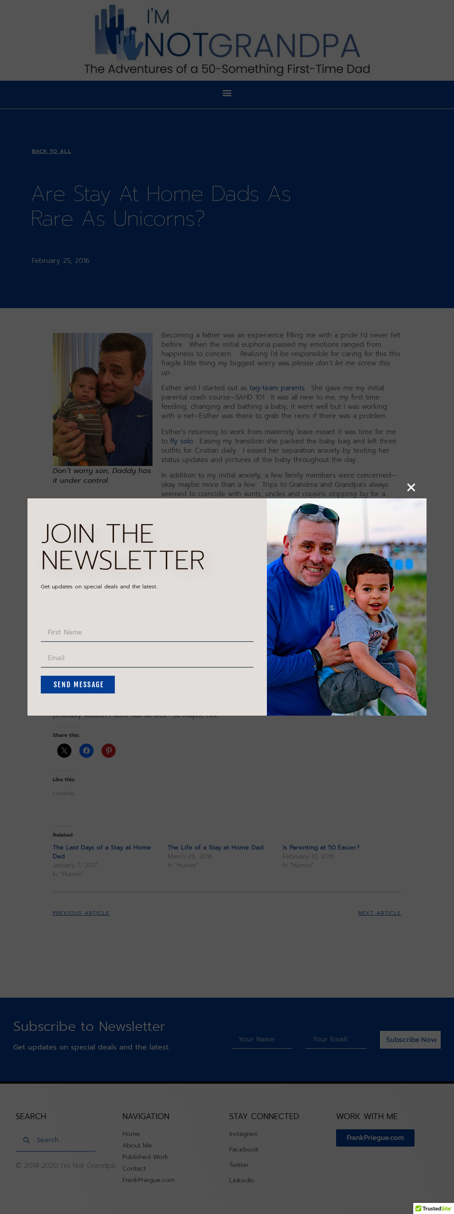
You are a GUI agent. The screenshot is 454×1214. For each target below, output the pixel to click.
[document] (227, 607)
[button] (411, 487)
